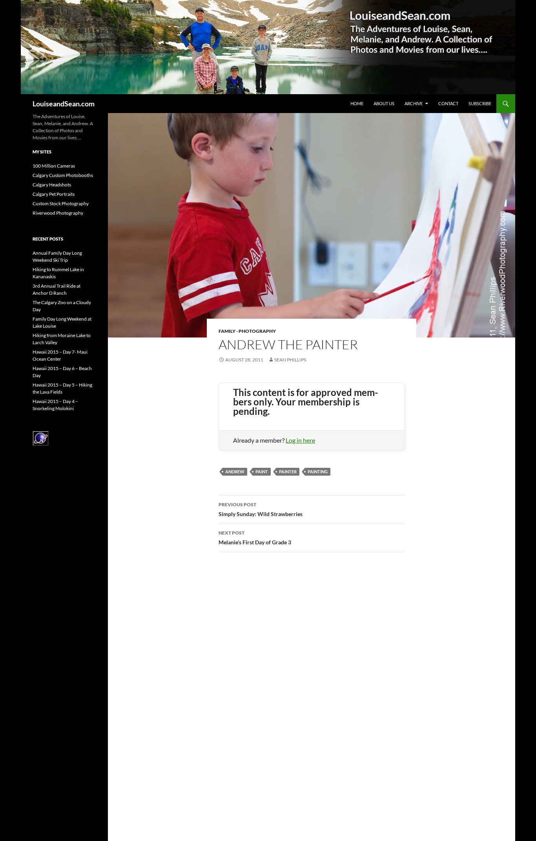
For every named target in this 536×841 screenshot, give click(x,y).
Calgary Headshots (52, 185)
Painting (318, 471)
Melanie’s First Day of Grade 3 (255, 537)
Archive (414, 103)
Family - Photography (247, 331)
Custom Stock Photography (61, 203)
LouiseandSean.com (64, 103)
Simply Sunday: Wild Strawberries (261, 509)
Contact (448, 103)
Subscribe (480, 103)
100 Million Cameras (54, 166)
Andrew (234, 471)
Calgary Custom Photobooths (63, 175)
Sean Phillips (290, 360)
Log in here (300, 440)
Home (356, 103)
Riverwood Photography (58, 213)
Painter (288, 471)
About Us (384, 103)
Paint (261, 471)
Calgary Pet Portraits (54, 194)
